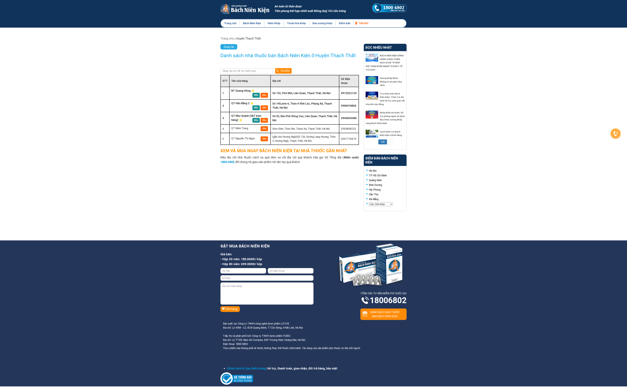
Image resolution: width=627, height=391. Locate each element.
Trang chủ (230, 23)
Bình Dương (375, 185)
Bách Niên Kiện (252, 23)
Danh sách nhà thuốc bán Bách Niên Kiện (385, 314)
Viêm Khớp (273, 23)
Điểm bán (344, 23)
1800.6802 (227, 162)
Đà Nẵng (373, 199)
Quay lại (229, 47)
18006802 (388, 300)
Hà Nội (373, 170)
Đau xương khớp (322, 23)
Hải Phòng (375, 189)
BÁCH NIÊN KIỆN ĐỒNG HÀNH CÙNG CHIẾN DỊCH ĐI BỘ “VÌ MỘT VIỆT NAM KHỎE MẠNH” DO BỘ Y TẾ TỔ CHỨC (385, 62)
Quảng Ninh (375, 180)
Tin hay (364, 23)
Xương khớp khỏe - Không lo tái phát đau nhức (391, 82)
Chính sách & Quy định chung (246, 368)
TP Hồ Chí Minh (378, 175)
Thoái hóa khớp (296, 23)
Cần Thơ (373, 194)
